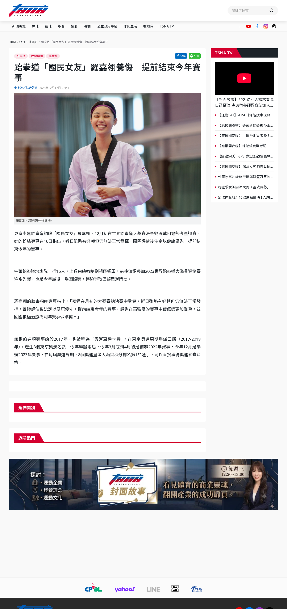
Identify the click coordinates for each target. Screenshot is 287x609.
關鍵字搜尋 (253, 10)
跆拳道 (21, 56)
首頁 (13, 42)
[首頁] (29, 10)
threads (274, 26)
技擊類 (33, 42)
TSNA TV (167, 26)
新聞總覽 (19, 26)
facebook (257, 26)
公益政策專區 (107, 26)
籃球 (48, 26)
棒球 (35, 26)
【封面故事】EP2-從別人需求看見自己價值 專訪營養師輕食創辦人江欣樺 (244, 102)
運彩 (74, 26)
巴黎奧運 (37, 56)
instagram (265, 26)
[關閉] (275, 461)
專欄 (87, 26)
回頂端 (276, 542)
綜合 (61, 26)
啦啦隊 (148, 26)
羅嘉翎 (53, 56)
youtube (248, 26)
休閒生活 (130, 26)
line (195, 56)
